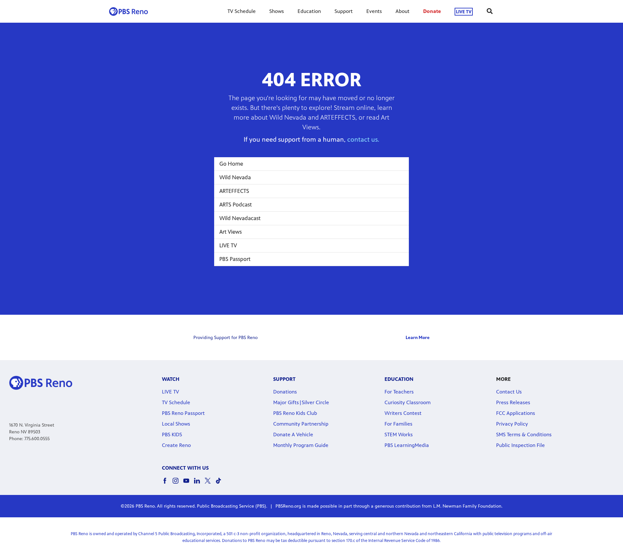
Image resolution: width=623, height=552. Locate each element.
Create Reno (176, 445)
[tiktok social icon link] (220, 484)
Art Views (230, 232)
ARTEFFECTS (234, 191)
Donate (432, 11)
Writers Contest (403, 413)
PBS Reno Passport (183, 413)
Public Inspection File (520, 445)
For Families (398, 424)
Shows (276, 11)
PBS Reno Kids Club (295, 413)
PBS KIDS (172, 434)
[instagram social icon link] (178, 484)
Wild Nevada (235, 177)
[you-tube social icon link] (188, 484)
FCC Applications (515, 413)
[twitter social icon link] (210, 484)
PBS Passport (234, 259)
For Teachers (399, 392)
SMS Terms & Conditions (524, 434)
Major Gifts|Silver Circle (301, 402)
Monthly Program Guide (300, 445)
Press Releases (513, 402)
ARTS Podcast (235, 204)
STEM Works (399, 434)
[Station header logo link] (128, 11)
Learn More (418, 337)
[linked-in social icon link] (199, 484)
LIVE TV (463, 11)
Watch (170, 379)
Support (344, 11)
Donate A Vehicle (293, 434)
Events (374, 11)
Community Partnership (300, 424)
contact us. (363, 139)
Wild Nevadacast (240, 218)
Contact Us (509, 392)
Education (309, 11)
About (402, 11)
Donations (285, 392)
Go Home (231, 163)
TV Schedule (241, 11)
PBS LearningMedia (407, 445)
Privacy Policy (512, 424)
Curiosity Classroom (408, 402)
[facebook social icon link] (167, 484)
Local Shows (176, 424)
